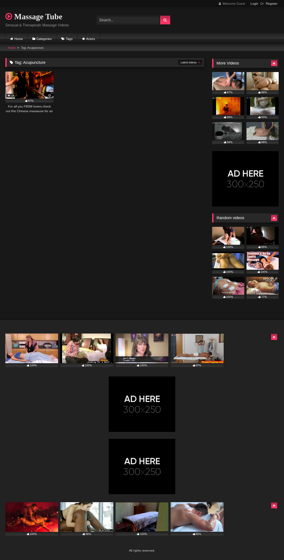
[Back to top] (270, 546)
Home (18, 39)
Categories (44, 39)
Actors (90, 39)
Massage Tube (37, 16)
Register (272, 3)
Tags (69, 39)
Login (254, 3)
